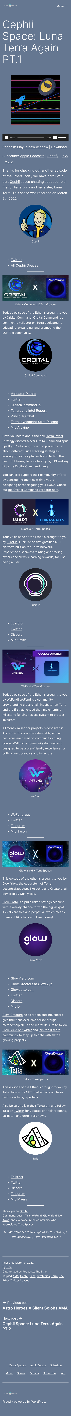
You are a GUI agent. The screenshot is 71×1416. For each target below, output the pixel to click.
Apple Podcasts (32, 156)
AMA (16, 1276)
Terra (54, 1276)
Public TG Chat (22, 416)
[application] (35, 137)
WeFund (12, 699)
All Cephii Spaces (24, 265)
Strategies (43, 1276)
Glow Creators (12, 1015)
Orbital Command (19, 317)
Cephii (15, 182)
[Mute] (55, 137)
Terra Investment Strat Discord (34, 422)
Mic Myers (19, 1199)
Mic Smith (18, 640)
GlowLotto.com (22, 990)
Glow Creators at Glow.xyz (31, 984)
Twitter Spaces (19, 1280)
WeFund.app (20, 815)
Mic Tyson (19, 831)
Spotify (52, 156)
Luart (20, 1215)
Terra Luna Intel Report (29, 411)
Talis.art (17, 1177)
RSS (65, 156)
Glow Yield (9, 883)
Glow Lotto (10, 902)
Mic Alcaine (20, 427)
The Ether (42, 1271)
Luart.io (12, 542)
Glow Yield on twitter (17, 1030)
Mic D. (15, 1006)
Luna (33, 1276)
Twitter (16, 260)
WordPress (38, 1401)
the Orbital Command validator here (33, 489)
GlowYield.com (22, 978)
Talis (5, 1092)
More (9, 161)
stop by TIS (49, 461)
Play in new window (32, 147)
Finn (9, 1267)
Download (59, 147)
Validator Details (23, 394)
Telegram (18, 826)
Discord (16, 634)
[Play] (6, 137)
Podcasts (28, 1271)
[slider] (62, 137)
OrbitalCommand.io (26, 405)
